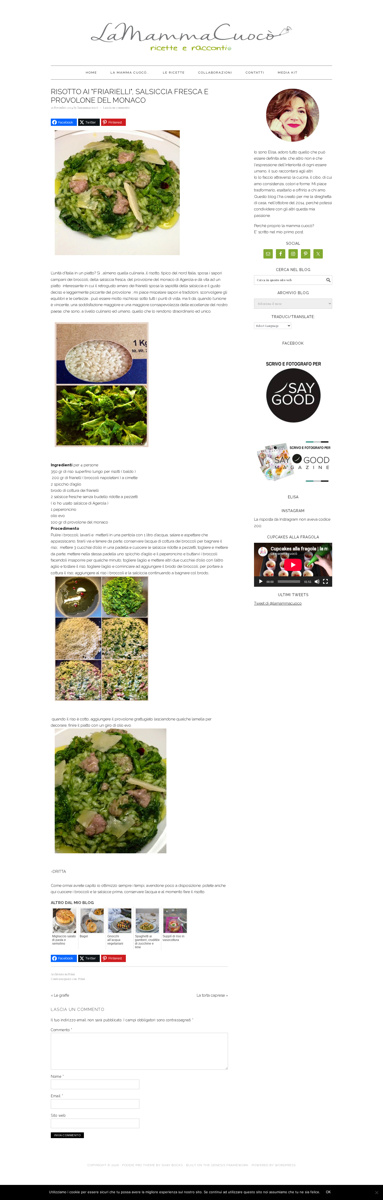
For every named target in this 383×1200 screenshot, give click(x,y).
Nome (57, 1076)
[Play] (260, 581)
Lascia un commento (116, 107)
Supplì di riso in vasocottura (173, 938)
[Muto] (317, 581)
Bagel (84, 936)
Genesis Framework (230, 1165)
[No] (376, 1192)
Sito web (58, 1115)
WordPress (285, 1165)
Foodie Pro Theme (138, 1165)
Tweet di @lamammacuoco (278, 603)
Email (57, 1096)
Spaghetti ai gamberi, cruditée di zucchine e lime (147, 941)
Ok (328, 1192)
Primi (71, 974)
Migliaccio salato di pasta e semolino (64, 939)
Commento (61, 1030)
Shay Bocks (172, 1165)
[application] (293, 565)
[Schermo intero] (325, 581)
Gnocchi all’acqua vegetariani (115, 939)
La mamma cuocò (191, 34)
